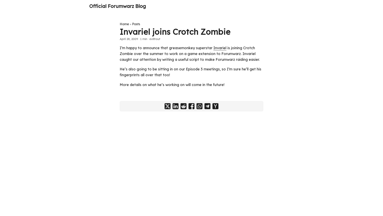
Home (124, 24)
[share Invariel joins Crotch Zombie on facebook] (191, 106)
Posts (136, 24)
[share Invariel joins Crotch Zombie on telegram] (207, 106)
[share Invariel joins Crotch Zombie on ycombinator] (215, 106)
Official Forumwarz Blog (117, 6)
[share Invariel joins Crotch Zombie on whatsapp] (199, 106)
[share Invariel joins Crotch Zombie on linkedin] (176, 106)
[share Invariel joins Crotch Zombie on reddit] (184, 106)
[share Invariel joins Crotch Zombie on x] (168, 106)
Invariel (219, 48)
